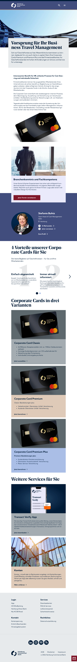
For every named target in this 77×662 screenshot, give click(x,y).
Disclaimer (51, 652)
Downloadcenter (46, 603)
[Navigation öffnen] (64, 5)
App (12, 603)
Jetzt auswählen (20, 361)
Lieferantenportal (46, 609)
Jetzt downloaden (20, 533)
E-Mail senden (47, 226)
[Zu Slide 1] (37, 293)
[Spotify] (41, 642)
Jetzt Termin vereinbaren (27, 198)
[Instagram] (36, 642)
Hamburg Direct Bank (19, 609)
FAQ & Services (45, 606)
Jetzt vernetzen (47, 229)
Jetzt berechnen (20, 414)
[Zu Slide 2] (40, 293)
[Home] (18, 5)
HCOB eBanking (17, 606)
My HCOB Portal (17, 612)
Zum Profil (42, 234)
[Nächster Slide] (70, 276)
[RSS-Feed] (46, 642)
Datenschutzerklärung (48, 621)
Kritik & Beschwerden (18, 624)
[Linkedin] (30, 642)
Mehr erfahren (19, 585)
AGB (42, 652)
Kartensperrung (16, 621)
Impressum (62, 652)
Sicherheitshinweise (47, 612)
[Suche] (59, 5)
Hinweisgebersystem (18, 627)
